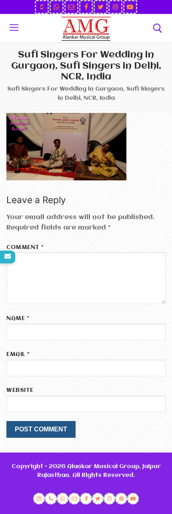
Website (20, 390)
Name (17, 319)
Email (18, 355)
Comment (25, 248)
